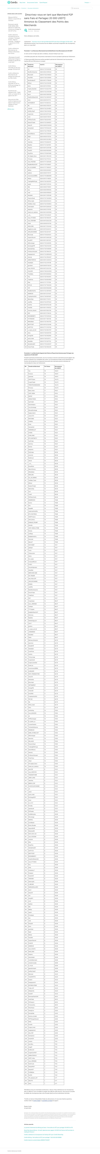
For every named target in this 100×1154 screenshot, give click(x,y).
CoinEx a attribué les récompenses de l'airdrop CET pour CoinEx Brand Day (43, 1134)
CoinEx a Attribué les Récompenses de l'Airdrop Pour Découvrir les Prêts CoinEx (14, 75)
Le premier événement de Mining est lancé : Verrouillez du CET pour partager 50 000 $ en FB (48, 1127)
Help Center (22, 2)
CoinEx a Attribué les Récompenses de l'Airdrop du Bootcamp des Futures (13, 51)
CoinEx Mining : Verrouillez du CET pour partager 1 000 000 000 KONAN (42, 1137)
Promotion (23, 8)
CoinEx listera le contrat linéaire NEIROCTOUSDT (37, 1140)
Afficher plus (11, 109)
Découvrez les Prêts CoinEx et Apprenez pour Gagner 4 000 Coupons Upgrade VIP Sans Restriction (14, 103)
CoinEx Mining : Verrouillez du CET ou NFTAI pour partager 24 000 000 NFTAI (14, 84)
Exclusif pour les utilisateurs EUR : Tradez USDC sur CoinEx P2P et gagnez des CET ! (14, 93)
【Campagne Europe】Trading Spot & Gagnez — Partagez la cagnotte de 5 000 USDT (14, 60)
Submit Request (43, 2)
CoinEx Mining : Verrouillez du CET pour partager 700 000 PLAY (14, 67)
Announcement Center (32, 2)
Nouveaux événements (33, 8)
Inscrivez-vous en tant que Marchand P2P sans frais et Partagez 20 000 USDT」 (53, 41)
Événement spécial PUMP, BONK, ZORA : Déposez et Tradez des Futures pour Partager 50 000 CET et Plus (14, 28)
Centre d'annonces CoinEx (14, 8)
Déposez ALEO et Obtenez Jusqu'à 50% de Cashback (14, 19)
